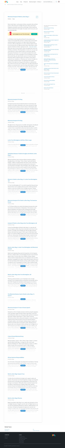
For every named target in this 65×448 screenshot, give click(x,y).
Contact (6, 438)
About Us (6, 436)
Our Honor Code (22, 439)
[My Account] (59, 1)
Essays (17, 1)
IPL (5, 4)
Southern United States (36, 430)
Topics (21, 1)
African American (7, 429)
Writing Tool (26, 1)
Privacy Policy (21, 440)
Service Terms (21, 442)
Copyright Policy (22, 436)
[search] (56, 2)
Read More (23, 112)
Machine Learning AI (32, 1)
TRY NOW (34, 34)
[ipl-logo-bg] (7, 2)
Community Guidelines (23, 438)
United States (7, 430)
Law (33, 429)
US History (39, 1)
